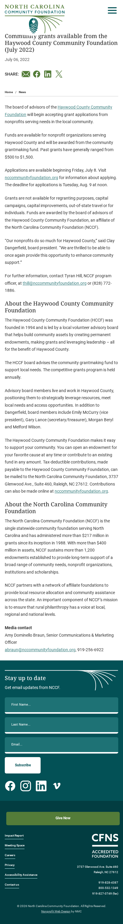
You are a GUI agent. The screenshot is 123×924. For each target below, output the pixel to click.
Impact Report (14, 835)
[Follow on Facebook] (10, 786)
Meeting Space (14, 845)
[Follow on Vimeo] (56, 786)
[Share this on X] (60, 74)
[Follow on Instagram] (25, 786)
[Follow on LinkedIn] (41, 786)
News (22, 92)
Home (9, 92)
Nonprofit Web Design (55, 911)
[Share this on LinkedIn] (48, 74)
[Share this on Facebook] (37, 74)
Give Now (63, 818)
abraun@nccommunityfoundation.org (40, 649)
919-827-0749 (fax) (105, 893)
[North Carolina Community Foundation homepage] (34, 19)
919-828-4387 (108, 882)
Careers (10, 855)
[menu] (110, 10)
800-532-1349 (108, 887)
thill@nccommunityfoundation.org (55, 283)
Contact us (12, 884)
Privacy (10, 865)
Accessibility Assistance (21, 874)
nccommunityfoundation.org (31, 177)
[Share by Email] (25, 74)
